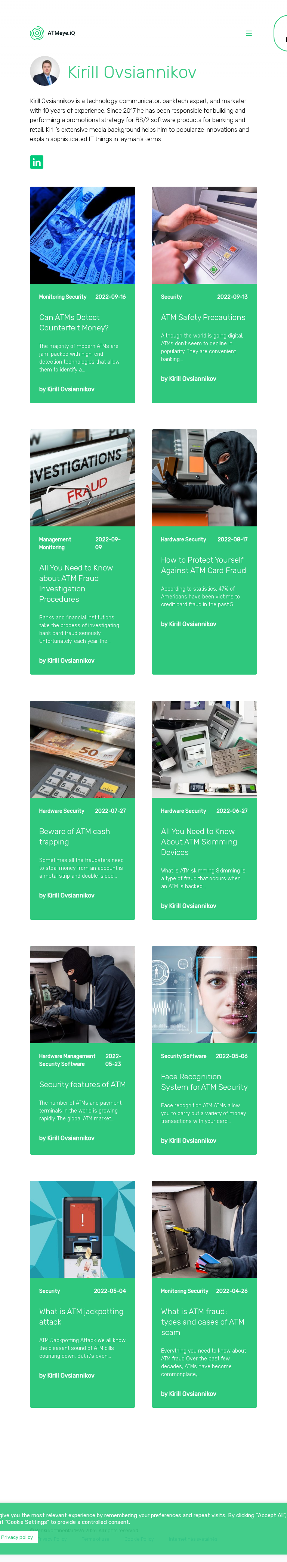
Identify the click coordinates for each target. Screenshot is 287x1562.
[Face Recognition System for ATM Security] (204, 994)
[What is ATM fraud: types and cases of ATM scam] (204, 1229)
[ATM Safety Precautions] (204, 235)
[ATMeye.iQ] (52, 33)
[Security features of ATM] (82, 994)
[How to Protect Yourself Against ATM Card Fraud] (204, 477)
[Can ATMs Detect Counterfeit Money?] (82, 235)
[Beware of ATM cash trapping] (82, 749)
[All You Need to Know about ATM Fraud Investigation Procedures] (82, 477)
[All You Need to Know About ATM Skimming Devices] (204, 749)
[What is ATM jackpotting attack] (82, 1229)
